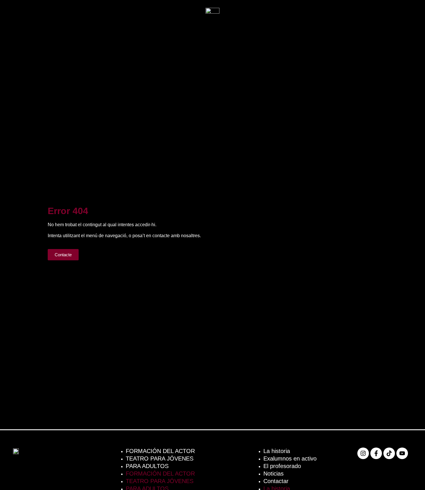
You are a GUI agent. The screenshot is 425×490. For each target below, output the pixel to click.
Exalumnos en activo (290, 458)
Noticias (273, 473)
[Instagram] (363, 453)
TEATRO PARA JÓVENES (159, 458)
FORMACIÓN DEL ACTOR (160, 451)
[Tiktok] (389, 453)
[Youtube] (402, 453)
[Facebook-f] (376, 453)
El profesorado (282, 466)
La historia (276, 451)
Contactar (276, 481)
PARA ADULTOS (147, 466)
